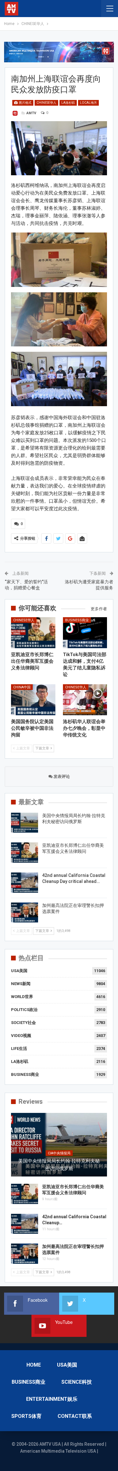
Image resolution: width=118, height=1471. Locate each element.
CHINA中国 (22, 687)
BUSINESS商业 (77, 620)
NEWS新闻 (21, 983)
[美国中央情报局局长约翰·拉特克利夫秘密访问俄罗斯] (24, 823)
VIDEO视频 (21, 1035)
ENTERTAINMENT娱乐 (51, 1399)
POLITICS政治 (24, 1009)
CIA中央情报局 (59, 1153)
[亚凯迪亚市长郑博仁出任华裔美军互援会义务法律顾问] (33, 632)
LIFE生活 (19, 1048)
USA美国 (19, 970)
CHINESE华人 (46, 102)
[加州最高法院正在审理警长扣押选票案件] (24, 913)
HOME (33, 1365)
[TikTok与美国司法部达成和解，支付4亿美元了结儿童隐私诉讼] (85, 632)
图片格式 (24, 102)
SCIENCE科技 (76, 1382)
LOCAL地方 (88, 102)
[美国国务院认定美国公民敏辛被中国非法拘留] (33, 699)
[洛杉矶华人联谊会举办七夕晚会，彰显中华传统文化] (85, 699)
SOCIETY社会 (23, 1022)
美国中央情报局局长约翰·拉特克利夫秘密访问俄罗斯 (59, 1164)
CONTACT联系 (75, 1416)
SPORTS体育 (26, 1416)
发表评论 (61, 776)
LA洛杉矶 (68, 102)
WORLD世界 (22, 996)
